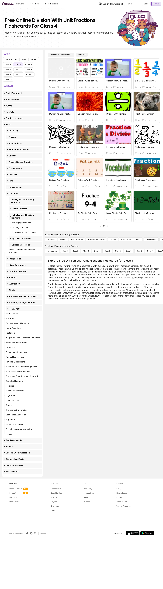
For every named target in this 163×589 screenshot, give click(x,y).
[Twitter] (27, 533)
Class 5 (28, 64)
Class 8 (28, 69)
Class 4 (18, 64)
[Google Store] (147, 533)
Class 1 (24, 59)
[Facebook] (31, 533)
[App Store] (132, 533)
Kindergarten (10, 59)
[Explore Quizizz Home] (8, 3)
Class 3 (7, 64)
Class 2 (34, 59)
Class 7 (18, 69)
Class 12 (8, 79)
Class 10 (18, 74)
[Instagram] (35, 533)
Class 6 (7, 69)
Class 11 (29, 74)
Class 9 (7, 74)
